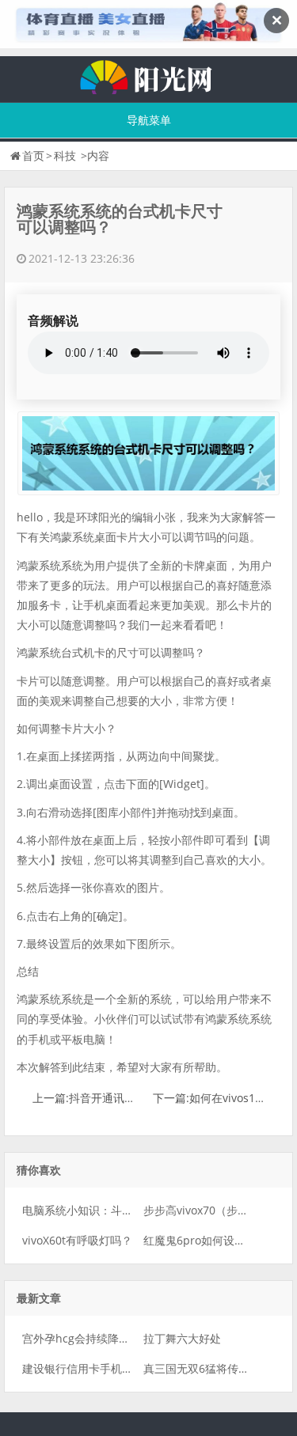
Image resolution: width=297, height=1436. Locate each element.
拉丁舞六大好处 (182, 1338)
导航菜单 (149, 119)
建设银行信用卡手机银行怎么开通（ (111, 1368)
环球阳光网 (149, 75)
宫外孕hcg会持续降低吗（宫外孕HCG (115, 1338)
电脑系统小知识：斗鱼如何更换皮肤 (111, 1210)
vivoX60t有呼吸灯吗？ (77, 1240)
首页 (33, 155)
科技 (65, 155)
